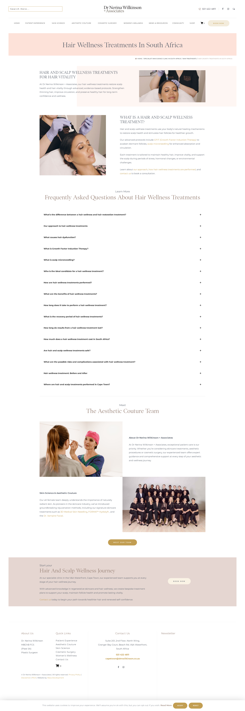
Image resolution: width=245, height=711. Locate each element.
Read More (166, 705)
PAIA (34, 678)
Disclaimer (25, 678)
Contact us (45, 599)
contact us (125, 173)
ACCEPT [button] (180, 705)
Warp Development (55, 678)
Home (139, 59)
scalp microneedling (158, 143)
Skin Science (63, 648)
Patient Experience (66, 640)
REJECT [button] (195, 705)
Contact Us (62, 659)
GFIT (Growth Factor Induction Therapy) (175, 139)
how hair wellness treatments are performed (172, 169)
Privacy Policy (74, 675)
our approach (140, 169)
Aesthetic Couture (66, 644)
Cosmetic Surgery (66, 651)
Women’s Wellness (66, 655)
